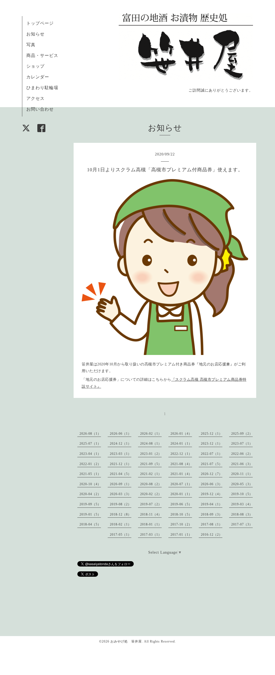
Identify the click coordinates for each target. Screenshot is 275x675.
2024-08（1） (151, 443)
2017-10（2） (181, 524)
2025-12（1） (211, 434)
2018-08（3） (242, 514)
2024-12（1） (120, 443)
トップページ (40, 23)
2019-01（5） (90, 514)
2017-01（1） (181, 534)
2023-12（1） (211, 443)
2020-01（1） (181, 494)
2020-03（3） (120, 494)
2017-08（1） (211, 524)
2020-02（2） (151, 494)
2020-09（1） (120, 484)
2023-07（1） (242, 443)
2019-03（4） (242, 504)
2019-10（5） (242, 494)
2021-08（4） (181, 464)
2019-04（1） (211, 504)
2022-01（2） (90, 464)
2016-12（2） (211, 534)
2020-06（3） (211, 484)
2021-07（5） (211, 464)
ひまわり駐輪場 (42, 87)
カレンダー (37, 77)
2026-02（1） (151, 434)
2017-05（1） (120, 534)
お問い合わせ (40, 109)
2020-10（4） (90, 484)
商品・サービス (42, 55)
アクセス (35, 98)
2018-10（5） (181, 514)
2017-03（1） (151, 534)
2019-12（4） (211, 494)
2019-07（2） (151, 504)
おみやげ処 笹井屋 (126, 641)
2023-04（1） (90, 454)
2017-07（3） (242, 524)
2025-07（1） (90, 443)
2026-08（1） (90, 434)
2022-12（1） (181, 454)
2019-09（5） (90, 504)
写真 (30, 44)
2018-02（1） (120, 524)
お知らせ (35, 34)
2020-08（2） (151, 484)
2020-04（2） (90, 494)
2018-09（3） (211, 514)
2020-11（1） (242, 474)
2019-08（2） (120, 504)
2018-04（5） (90, 524)
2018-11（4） (151, 514)
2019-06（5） (181, 504)
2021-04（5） (120, 474)
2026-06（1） (120, 434)
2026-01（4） (181, 434)
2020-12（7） (211, 474)
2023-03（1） (120, 454)
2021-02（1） (151, 474)
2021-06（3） (242, 464)
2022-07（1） (211, 454)
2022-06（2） (242, 454)
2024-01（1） (181, 443)
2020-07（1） (181, 484)
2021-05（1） (90, 474)
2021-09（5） (151, 464)
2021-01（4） (181, 474)
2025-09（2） (242, 434)
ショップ (35, 66)
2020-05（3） (242, 484)
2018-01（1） (151, 524)
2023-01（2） (151, 454)
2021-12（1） (120, 464)
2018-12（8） (120, 514)
